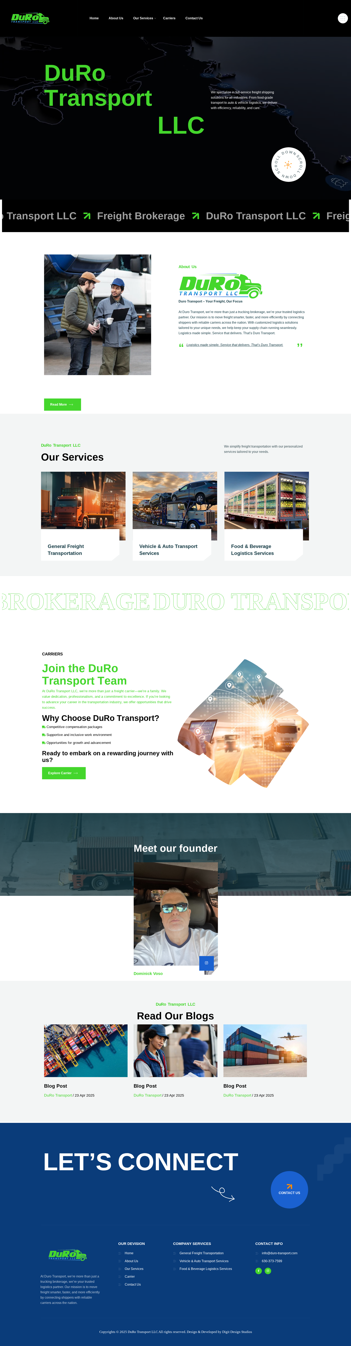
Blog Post (55, 1086)
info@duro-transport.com (279, 1253)
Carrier (130, 1276)
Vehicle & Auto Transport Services (204, 1261)
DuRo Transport (58, 1095)
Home (129, 1253)
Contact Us (133, 1284)
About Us (131, 1261)
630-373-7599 (272, 1261)
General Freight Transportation (202, 1253)
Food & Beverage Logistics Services (206, 1269)
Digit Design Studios (237, 1332)
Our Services (134, 1269)
